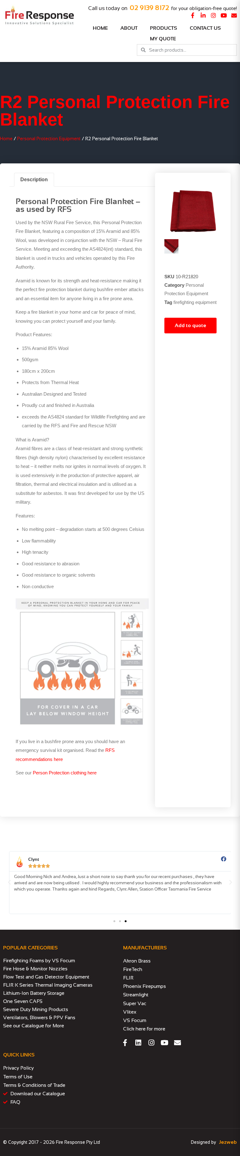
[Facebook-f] (193, 15)
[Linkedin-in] (203, 15)
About (129, 28)
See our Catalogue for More (33, 1025)
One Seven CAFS (22, 1001)
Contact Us (205, 28)
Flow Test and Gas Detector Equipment (46, 976)
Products (163, 28)
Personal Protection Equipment (49, 138)
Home (100, 28)
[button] (9, 882)
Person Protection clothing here (65, 772)
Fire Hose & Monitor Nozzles (35, 968)
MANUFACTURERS (145, 947)
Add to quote (190, 325)
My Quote (163, 38)
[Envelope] (234, 15)
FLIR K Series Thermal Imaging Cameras (47, 985)
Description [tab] (34, 179)
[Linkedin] (138, 1042)
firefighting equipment (195, 302)
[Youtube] (224, 15)
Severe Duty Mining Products (35, 1009)
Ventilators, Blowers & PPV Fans (39, 1017)
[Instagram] (213, 15)
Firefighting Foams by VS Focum (39, 960)
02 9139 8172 (149, 7)
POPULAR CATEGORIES (30, 947)
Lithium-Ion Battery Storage (33, 993)
